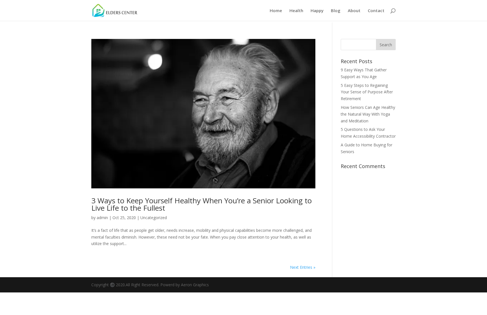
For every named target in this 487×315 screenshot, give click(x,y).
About (354, 10)
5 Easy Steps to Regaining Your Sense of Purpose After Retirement (367, 92)
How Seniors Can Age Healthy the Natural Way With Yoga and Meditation (368, 114)
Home (276, 10)
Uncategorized (153, 217)
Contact (376, 10)
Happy (317, 10)
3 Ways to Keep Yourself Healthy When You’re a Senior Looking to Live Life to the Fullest (201, 204)
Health (296, 10)
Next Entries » (302, 267)
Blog (335, 10)
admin (102, 217)
